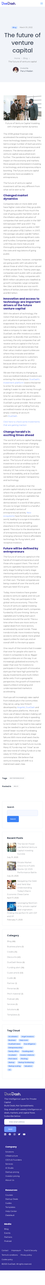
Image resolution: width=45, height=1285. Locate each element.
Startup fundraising (26, 1062)
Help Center (11, 1211)
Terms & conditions (10, 1255)
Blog (14, 27)
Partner (11, 983)
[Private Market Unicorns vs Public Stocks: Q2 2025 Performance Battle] (11, 865)
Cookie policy (7, 1259)
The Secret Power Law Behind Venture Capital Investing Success (27, 849)
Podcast (11, 999)
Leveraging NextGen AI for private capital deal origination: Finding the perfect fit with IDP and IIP (22, 909)
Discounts (12, 957)
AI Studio (9, 1168)
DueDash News (14, 962)
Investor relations (27, 1055)
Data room (24, 1040)
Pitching (24, 1059)
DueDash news (14, 1044)
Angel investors (28, 1036)
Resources (11, 1189)
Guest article (13, 973)
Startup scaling (15, 1066)
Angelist (21, 707)
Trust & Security (30, 1250)
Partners (8, 1237)
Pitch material (14, 994)
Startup (11, 1062)
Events (7, 1233)
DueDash (12, 416)
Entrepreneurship (15, 1048)
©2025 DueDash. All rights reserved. (17, 1264)
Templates (12, 1015)
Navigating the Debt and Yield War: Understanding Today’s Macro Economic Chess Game (22, 888)
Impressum (16, 1250)
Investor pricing (12, 1176)
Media (7, 1223)
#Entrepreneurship (17, 778)
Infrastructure (11, 1156)
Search (10, 807)
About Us (9, 1180)
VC (10, 1070)
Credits (10, 952)
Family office (13, 1051)
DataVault (9, 1215)
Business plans (14, 946)
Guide (10, 978)
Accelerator (13, 1036)
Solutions (11, 1009)
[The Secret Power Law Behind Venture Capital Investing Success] (11, 847)
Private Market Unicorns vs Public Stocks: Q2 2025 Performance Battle (27, 867)
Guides (8, 1203)
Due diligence (29, 1044)
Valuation (28, 1066)
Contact (5, 1250)
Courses (9, 1195)
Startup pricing (12, 1172)
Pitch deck (13, 1059)
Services (11, 1004)
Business (12, 1040)
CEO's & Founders (13, 1160)
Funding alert (13, 967)
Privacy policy (26, 1255)
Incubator (12, 1055)
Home (17, 58)
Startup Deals (11, 1199)
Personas (11, 988)
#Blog (16, 786)
